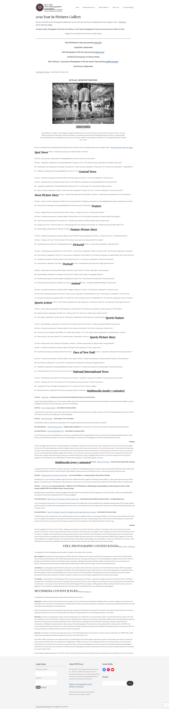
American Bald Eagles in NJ (55, 431)
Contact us (72, 686)
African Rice (44, 397)
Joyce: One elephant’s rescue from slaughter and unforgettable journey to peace (71, 512)
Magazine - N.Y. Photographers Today (80, 684)
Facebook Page (127, 7)
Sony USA (97, 42)
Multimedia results (116, 147)
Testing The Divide (46, 486)
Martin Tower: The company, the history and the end (63, 499)
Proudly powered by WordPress (43, 706)
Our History (80, 686)
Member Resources (88, 7)
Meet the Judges (46, 25)
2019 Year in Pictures (42, 72)
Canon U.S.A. (99, 52)
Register (44, 687)
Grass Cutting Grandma (48, 408)
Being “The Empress (103, 462)
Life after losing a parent (54, 427)
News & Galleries (103, 7)
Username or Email (41, 669)
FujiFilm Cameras (111, 61)
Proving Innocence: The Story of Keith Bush (54, 475)
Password (38, 678)
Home (77, 7)
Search (130, 683)
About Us (115, 7)
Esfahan (57, 706)
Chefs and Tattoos (46, 418)
